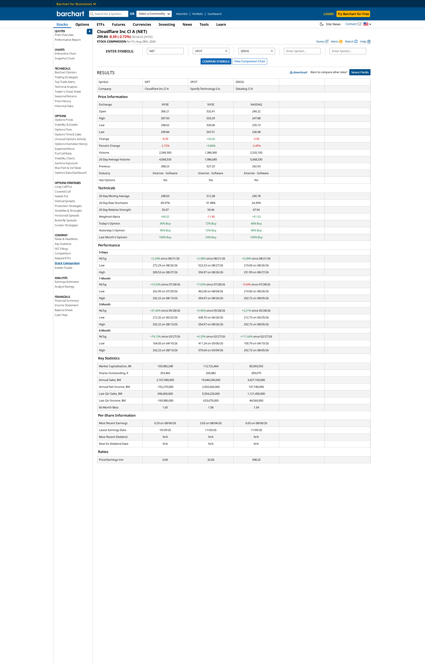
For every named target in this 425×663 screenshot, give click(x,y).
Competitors (63, 253)
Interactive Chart (65, 53)
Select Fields (360, 72)
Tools (204, 24)
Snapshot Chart (65, 58)
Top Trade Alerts (65, 82)
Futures (118, 24)
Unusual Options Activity (70, 139)
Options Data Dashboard (71, 173)
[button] (367, 24)
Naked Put (61, 196)
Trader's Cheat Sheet (68, 92)
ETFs (100, 24)
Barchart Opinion (66, 72)
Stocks (62, 24)
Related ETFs (63, 258)
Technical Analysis (66, 87)
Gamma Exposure (66, 163)
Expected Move (64, 149)
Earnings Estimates (67, 282)
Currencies (142, 24)
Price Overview (64, 35)
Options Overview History (71, 144)
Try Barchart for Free (353, 14)
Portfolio (197, 14)
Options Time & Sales (68, 134)
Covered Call (63, 191)
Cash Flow (61, 315)
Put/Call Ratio (63, 153)
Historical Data (64, 106)
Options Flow (63, 129)
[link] (365, 41)
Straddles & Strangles (68, 211)
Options (82, 24)
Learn (221, 24)
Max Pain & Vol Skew (68, 168)
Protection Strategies (68, 206)
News (187, 24)
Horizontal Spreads (67, 215)
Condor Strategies (66, 225)
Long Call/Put (63, 187)
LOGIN (329, 14)
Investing (167, 24)
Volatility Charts (65, 158)
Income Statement (67, 305)
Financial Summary (67, 300)
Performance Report (68, 40)
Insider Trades (63, 268)
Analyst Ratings (64, 287)
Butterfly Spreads (66, 220)
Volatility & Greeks (66, 125)
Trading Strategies (66, 77)
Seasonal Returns (66, 96)
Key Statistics (63, 244)
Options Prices (64, 120)
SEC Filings (61, 249)
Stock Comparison (67, 263)
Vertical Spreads (65, 201)
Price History (63, 101)
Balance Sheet (63, 310)
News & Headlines (66, 239)
